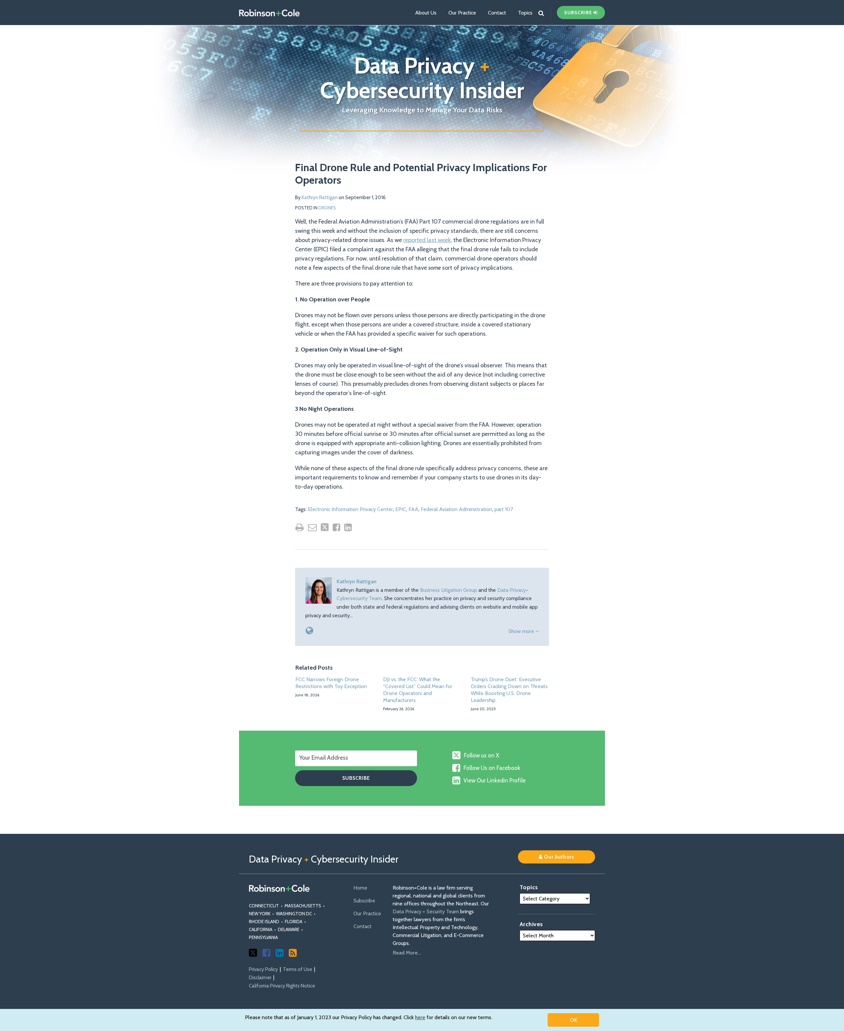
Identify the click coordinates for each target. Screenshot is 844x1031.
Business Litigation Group (448, 590)
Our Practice (462, 13)
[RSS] (293, 952)
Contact (497, 13)
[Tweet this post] (325, 527)
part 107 (504, 509)
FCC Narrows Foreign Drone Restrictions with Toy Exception (331, 682)
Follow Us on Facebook (492, 768)
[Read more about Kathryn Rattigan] (309, 630)
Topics (525, 13)
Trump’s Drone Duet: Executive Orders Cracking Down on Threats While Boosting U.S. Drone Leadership (509, 689)
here (420, 1017)
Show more (521, 631)
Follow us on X (481, 755)
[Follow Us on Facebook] (266, 952)
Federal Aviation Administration (456, 509)
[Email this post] (312, 527)
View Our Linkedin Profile (495, 780)
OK (573, 1020)
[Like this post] (336, 527)
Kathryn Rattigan (320, 197)
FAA (413, 509)
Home (360, 888)
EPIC (400, 509)
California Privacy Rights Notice (282, 986)
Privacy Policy (263, 969)
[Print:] (299, 527)
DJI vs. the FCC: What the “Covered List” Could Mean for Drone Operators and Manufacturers (417, 689)
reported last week (427, 240)
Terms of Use (297, 969)
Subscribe (364, 900)
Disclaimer (260, 978)
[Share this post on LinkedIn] (348, 527)
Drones (327, 207)
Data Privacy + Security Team (426, 911)
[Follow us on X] (253, 952)
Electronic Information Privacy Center (350, 509)
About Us (426, 13)
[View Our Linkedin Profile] (280, 952)
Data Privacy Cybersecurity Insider (422, 78)
